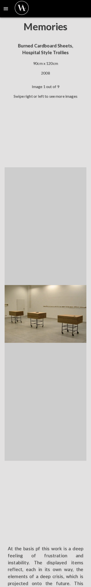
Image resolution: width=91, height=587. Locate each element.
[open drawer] (6, 9)
